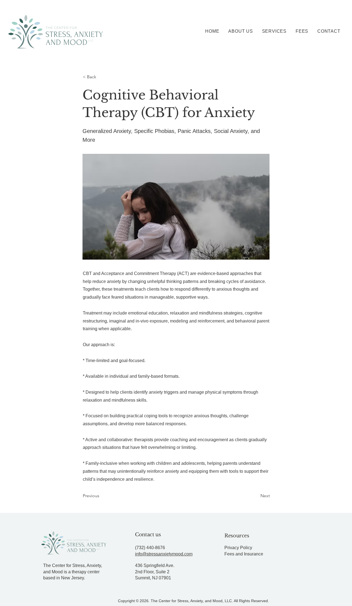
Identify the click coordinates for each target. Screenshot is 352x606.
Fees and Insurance (243, 554)
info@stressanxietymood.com (164, 554)
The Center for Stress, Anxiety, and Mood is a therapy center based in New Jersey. (72, 571)
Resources (236, 536)
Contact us (148, 535)
